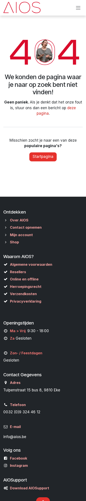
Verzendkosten (23, 294)
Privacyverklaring (25, 301)
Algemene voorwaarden (31, 264)
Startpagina (43, 156)
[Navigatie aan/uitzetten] (78, 7)
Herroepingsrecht (25, 286)
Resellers (18, 272)
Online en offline (24, 279)
